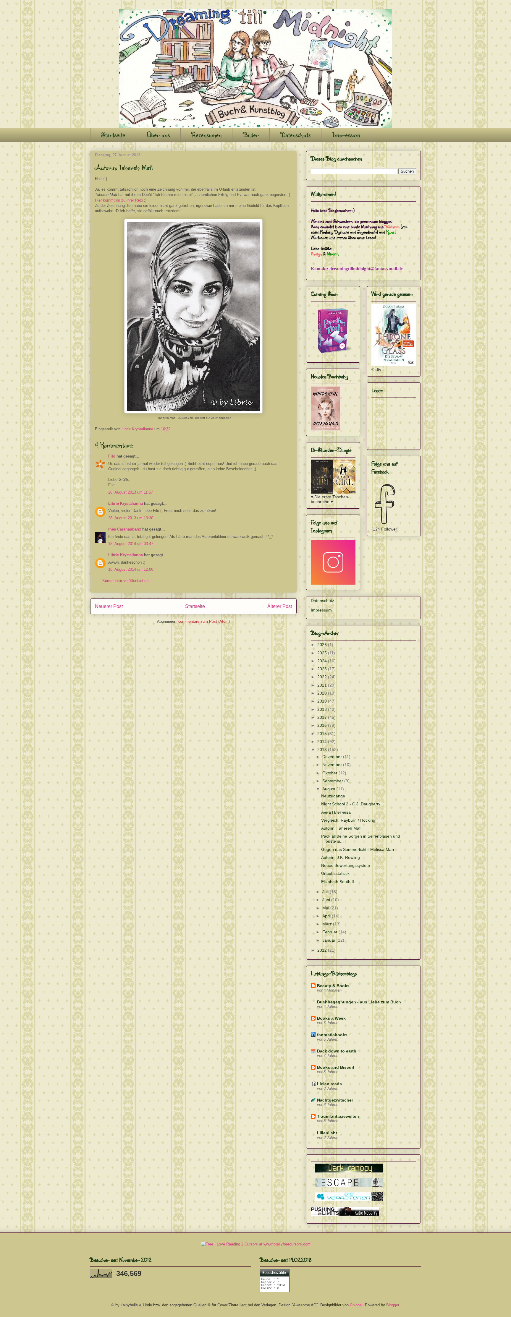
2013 (322, 749)
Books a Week (331, 1018)
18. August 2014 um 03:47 (130, 543)
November (332, 764)
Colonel (356, 1305)
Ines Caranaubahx (124, 529)
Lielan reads (329, 1083)
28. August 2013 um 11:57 (130, 492)
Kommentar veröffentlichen (125, 580)
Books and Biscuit (335, 1067)
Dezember (332, 756)
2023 (322, 668)
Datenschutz (295, 134)
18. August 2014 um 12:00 (130, 569)
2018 (322, 709)
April (327, 916)
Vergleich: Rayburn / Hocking (348, 820)
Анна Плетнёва (336, 812)
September (333, 780)
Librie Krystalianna (125, 503)
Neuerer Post (109, 606)
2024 (322, 660)
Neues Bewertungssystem (345, 865)
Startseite (113, 134)
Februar (330, 932)
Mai (326, 908)
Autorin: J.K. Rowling (340, 857)
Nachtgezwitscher (335, 1100)
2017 (322, 717)
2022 (322, 676)
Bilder (251, 134)
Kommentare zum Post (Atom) (203, 621)
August (329, 788)
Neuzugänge (333, 796)
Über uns (158, 134)
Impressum (346, 134)
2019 (322, 701)
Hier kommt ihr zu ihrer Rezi (119, 200)
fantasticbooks (332, 1034)
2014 (322, 741)
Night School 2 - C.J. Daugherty (350, 804)
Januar (329, 940)
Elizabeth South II (337, 881)
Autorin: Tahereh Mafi (341, 828)
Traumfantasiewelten (338, 1116)
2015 (322, 733)
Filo (111, 456)
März (327, 924)
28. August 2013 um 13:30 (130, 518)
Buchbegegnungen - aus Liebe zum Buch (359, 1002)
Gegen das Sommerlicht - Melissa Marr (357, 849)
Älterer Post (279, 606)
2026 (322, 644)
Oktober (330, 773)
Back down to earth (336, 1051)
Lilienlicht (327, 1133)
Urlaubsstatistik (335, 873)
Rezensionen (206, 134)
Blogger (392, 1305)
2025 (322, 653)
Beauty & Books (333, 985)
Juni (326, 899)
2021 (322, 685)
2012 (322, 950)
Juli (326, 891)
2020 (322, 693)
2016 (322, 725)
